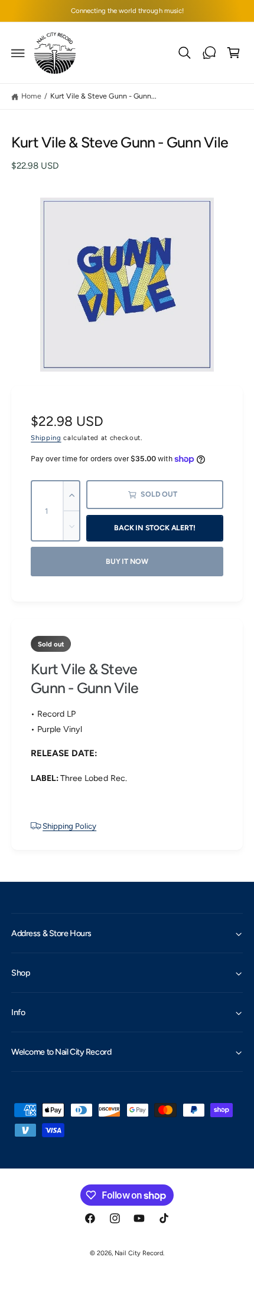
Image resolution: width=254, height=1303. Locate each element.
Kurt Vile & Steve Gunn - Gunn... (103, 95)
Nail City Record (138, 1253)
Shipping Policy (69, 826)
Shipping (46, 438)
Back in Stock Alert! (154, 527)
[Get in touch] (209, 53)
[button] (18, 53)
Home (31, 95)
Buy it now (127, 561)
